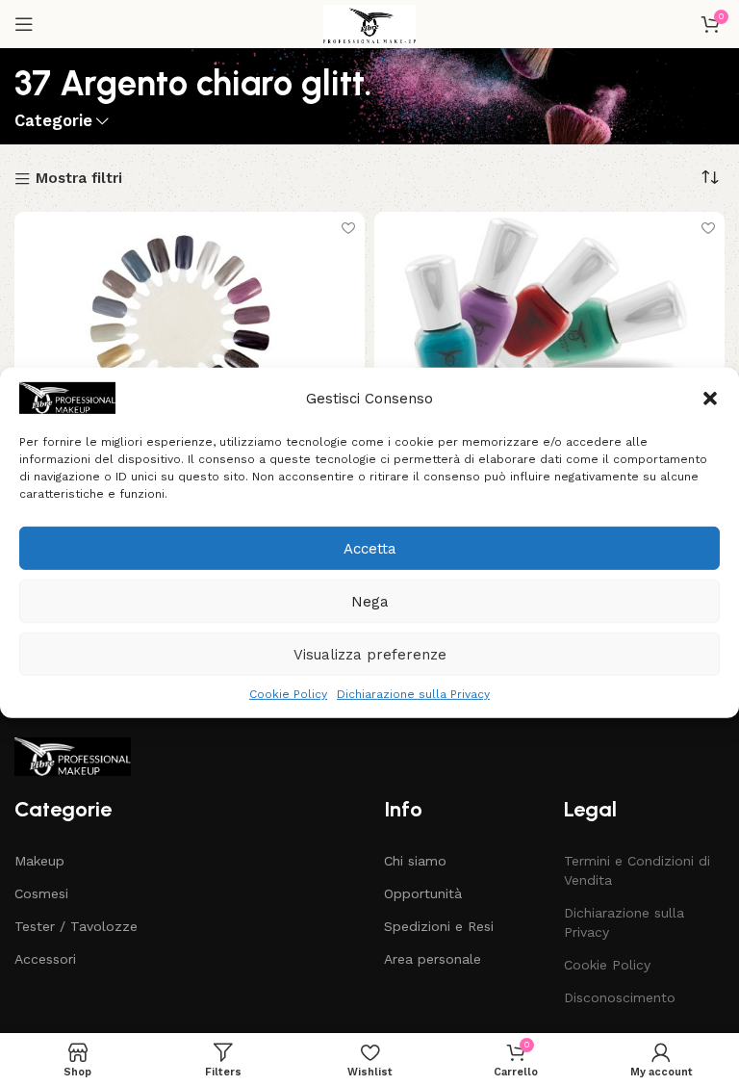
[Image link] (72, 755)
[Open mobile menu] (24, 24)
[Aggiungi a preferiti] (348, 229)
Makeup (39, 860)
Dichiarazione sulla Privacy (413, 694)
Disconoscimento (619, 997)
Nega (370, 600)
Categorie (53, 122)
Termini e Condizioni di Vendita (637, 870)
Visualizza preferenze (369, 653)
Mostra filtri (79, 179)
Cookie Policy (288, 694)
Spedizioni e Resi (439, 926)
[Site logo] (369, 23)
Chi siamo (415, 860)
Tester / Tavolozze (76, 926)
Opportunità (423, 893)
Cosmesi (41, 893)
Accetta (370, 547)
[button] (710, 397)
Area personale (432, 959)
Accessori (45, 959)
